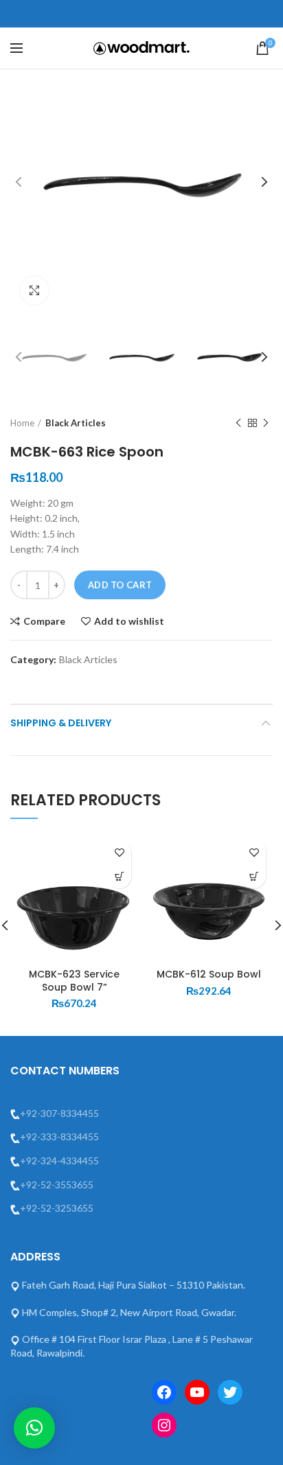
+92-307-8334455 (59, 1113)
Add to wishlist (129, 621)
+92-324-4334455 (59, 1160)
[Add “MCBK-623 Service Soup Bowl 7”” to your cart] (119, 876)
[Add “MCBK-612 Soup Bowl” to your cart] (254, 876)
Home (22, 422)
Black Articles (75, 422)
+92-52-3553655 (56, 1184)
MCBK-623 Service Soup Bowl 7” (74, 980)
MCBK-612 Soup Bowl (209, 974)
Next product (266, 423)
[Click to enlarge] (34, 290)
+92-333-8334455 (59, 1136)
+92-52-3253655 (56, 1208)
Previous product (238, 423)
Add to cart (120, 584)
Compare (44, 621)
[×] (34, 1428)
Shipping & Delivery (60, 723)
